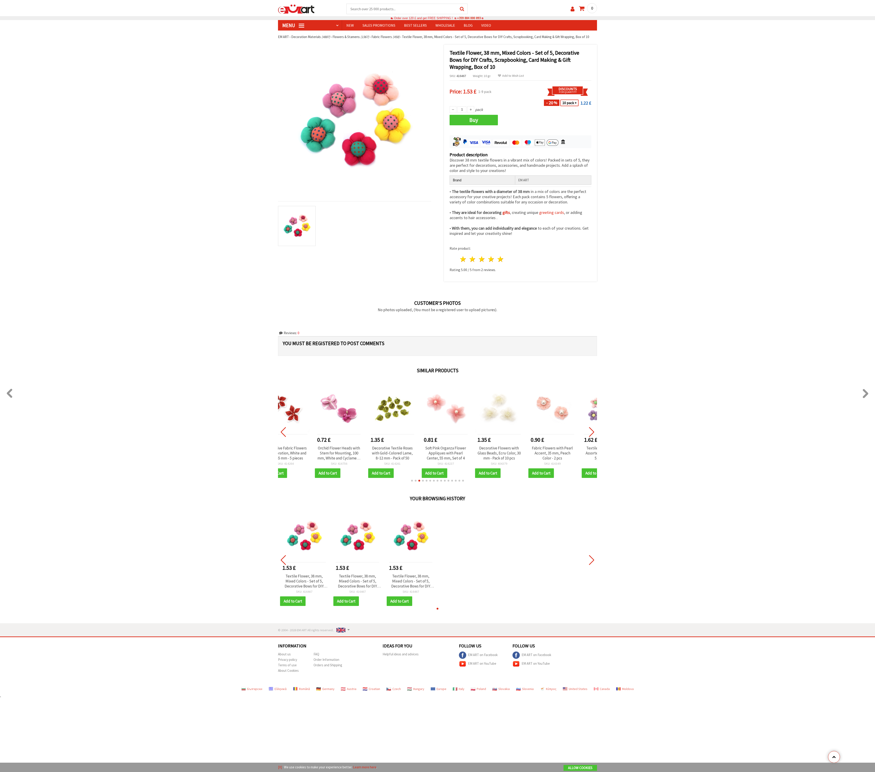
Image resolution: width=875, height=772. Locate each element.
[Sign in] (572, 9)
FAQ (316, 654)
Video (486, 25)
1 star (463, 259)
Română (304, 689)
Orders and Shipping (328, 665)
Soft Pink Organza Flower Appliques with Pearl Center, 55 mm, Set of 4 (410, 453)
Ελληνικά (281, 689)
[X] (280, 767)
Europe (441, 689)
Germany (328, 689)
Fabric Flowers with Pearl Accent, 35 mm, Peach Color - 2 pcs (517, 453)
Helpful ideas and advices (401, 654)
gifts (506, 212)
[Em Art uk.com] (296, 8)
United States (578, 689)
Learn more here (364, 767)
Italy (461, 689)
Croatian (374, 689)
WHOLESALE (445, 25)
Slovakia (504, 689)
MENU (289, 25)
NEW (350, 25)
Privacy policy (287, 659)
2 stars (472, 259)
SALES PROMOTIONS (379, 25)
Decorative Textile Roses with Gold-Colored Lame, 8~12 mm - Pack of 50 (357, 453)
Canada (605, 689)
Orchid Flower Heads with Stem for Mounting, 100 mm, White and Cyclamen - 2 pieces (304, 453)
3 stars (482, 259)
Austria (351, 689)
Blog (468, 25)
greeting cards (551, 212)
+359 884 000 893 (469, 18)
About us (284, 654)
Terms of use (287, 665)
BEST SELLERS (415, 25)
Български (254, 689)
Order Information (326, 659)
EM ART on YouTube (482, 663)
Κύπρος (551, 689)
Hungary (418, 689)
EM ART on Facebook (483, 655)
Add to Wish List (513, 75)
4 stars (491, 259)
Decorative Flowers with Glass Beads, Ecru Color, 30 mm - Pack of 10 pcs (464, 453)
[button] (412, 481)
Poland (481, 689)
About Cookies (288, 670)
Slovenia (528, 689)
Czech (396, 689)
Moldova (628, 689)
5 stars (500, 259)
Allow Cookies (580, 768)
